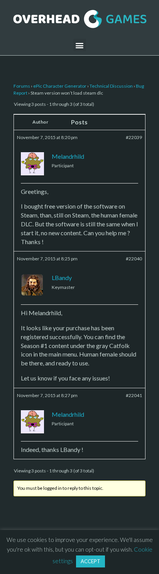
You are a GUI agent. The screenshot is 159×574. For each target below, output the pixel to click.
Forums (22, 86)
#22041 (134, 395)
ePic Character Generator (59, 86)
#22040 (134, 259)
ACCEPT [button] (90, 561)
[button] (79, 45)
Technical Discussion (111, 86)
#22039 (134, 137)
